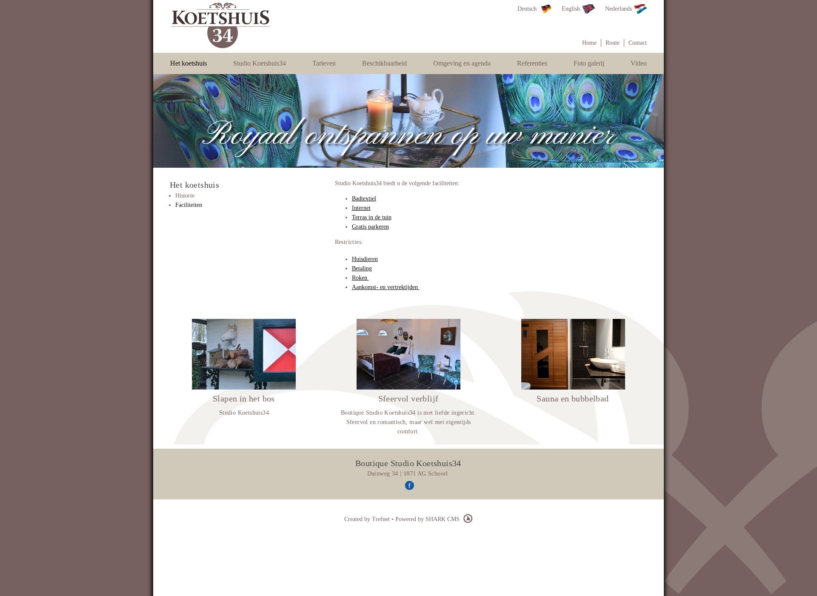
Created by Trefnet (367, 519)
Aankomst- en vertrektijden (386, 287)
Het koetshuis (188, 63)
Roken (360, 278)
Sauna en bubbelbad (572, 398)
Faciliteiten (188, 205)
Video (639, 63)
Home (589, 43)
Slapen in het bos (244, 398)
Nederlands (618, 9)
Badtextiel (364, 198)
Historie (184, 195)
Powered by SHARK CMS (428, 519)
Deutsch (527, 9)
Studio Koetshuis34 (259, 63)
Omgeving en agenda (462, 63)
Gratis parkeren (370, 227)
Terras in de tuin (371, 217)
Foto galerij (589, 63)
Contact (637, 43)
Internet (361, 208)
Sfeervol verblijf (408, 398)
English (571, 9)
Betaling (362, 268)
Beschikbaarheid (384, 63)
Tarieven (324, 63)
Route (613, 43)
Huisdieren (365, 259)
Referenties (532, 63)
